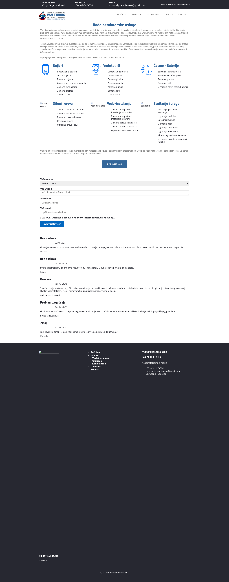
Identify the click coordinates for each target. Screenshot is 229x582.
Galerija (168, 14)
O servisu (153, 14)
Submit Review (52, 224)
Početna (122, 14)
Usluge (137, 14)
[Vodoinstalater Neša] (52, 15)
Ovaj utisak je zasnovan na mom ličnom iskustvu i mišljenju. (80, 217)
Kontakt (183, 14)
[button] (114, 164)
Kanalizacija (99, 363)
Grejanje (97, 361)
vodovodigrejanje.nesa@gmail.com (163, 371)
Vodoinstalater (100, 358)
